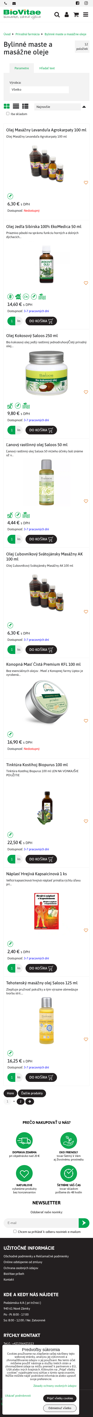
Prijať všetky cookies (60, 1398)
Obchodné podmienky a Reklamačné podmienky (36, 1256)
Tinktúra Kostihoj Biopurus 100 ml (37, 764)
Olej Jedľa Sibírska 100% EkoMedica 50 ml (43, 226)
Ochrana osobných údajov (21, 1268)
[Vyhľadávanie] (57, 14)
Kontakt (9, 1279)
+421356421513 (23, 1343)
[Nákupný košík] (76, 14)
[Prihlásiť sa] (66, 14)
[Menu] (85, 14)
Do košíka (38, 321)
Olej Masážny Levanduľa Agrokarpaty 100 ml (46, 130)
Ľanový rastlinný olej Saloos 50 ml (36, 444)
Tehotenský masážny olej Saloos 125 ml (42, 982)
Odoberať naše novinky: (47, 1212)
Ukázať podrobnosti (18, 1395)
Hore (10, 1093)
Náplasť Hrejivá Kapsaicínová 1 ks (36, 873)
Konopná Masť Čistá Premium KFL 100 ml (43, 664)
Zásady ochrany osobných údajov (55, 1386)
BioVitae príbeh (14, 1274)
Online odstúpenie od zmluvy (23, 1262)
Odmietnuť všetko (59, 1408)
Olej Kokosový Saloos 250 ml (32, 335)
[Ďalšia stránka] (29, 1101)
